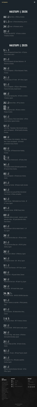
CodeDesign (18, 405)
